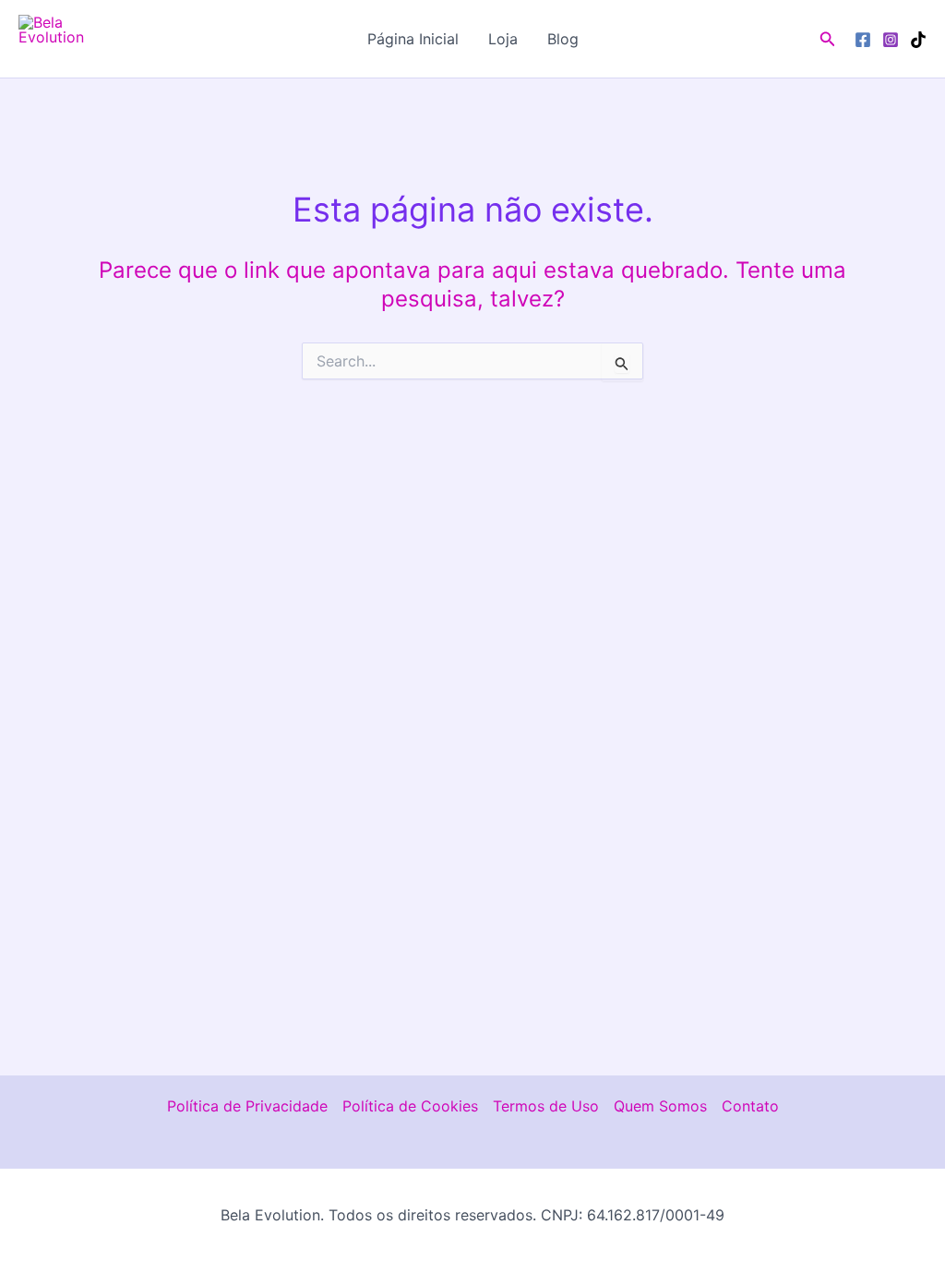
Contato (750, 1106)
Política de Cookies (410, 1106)
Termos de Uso (546, 1106)
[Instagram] (890, 39)
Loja (503, 39)
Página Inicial (413, 39)
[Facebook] (863, 39)
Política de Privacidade (247, 1106)
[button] (827, 39)
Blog (563, 39)
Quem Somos (660, 1106)
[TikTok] (918, 39)
